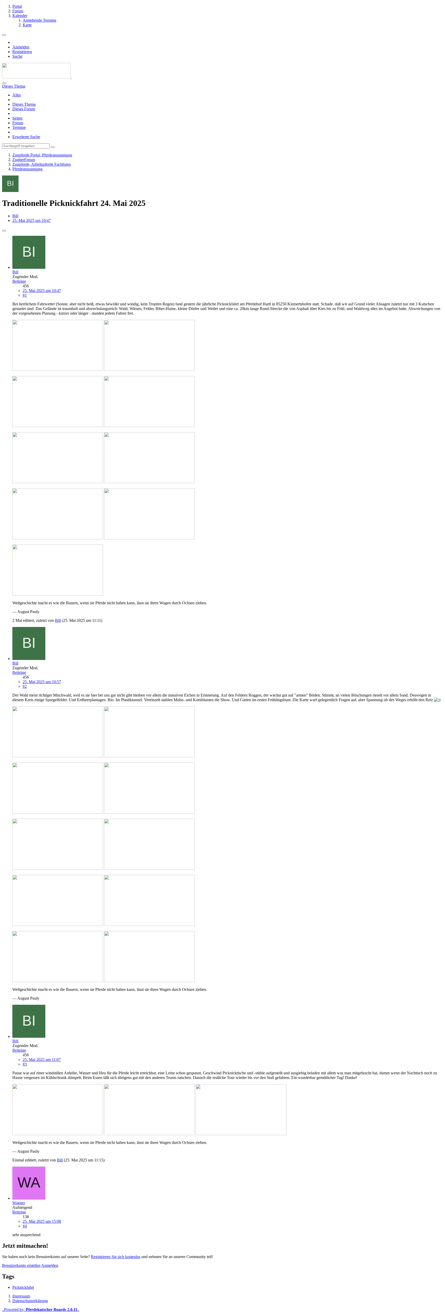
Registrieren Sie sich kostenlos (115, 1256)
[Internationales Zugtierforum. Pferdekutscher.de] (37, 77)
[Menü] (4, 35)
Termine (19, 127)
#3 (25, 1064)
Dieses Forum (23, 109)
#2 (25, 686)
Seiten (17, 118)
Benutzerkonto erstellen (21, 1265)
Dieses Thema (24, 104)
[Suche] (4, 83)
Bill (15, 216)
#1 (25, 295)
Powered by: (40, 1309)
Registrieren (22, 51)
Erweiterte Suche (26, 137)
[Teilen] (4, 230)
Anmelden (20, 47)
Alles (16, 95)
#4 (25, 1226)
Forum (17, 123)
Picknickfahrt (23, 1287)
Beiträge (19, 281)
